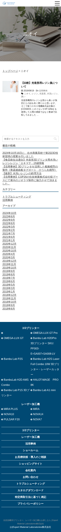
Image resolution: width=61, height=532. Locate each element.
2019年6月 (8, 281)
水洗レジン (52, 93)
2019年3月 (8, 288)
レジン (35, 93)
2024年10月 (9, 213)
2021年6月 (8, 237)
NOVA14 (38, 414)
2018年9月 (8, 305)
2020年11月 (9, 247)
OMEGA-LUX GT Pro (45, 333)
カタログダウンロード (31, 490)
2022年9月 (8, 220)
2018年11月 (9, 298)
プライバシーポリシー (31, 503)
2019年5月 (8, 284)
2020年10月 (9, 250)
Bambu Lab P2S (13, 359)
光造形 (42, 93)
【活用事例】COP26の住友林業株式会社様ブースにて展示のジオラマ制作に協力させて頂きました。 (30, 180)
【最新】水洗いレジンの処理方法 (21, 173)
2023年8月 (8, 216)
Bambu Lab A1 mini (44, 390)
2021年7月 (8, 233)
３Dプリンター (30, 430)
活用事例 (43, 90)
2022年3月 (8, 226)
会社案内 (30, 470)
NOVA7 (37, 419)
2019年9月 (8, 271)
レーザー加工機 (30, 437)
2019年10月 (9, 267)
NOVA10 (9, 414)
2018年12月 (9, 295)
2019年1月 (8, 291)
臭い (23, 96)
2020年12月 (9, 243)
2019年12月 (9, 260)
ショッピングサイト (30, 463)
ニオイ (27, 93)
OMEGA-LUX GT (14, 338)
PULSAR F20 (12, 419)
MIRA (36, 409)
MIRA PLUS (11, 409)
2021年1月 (8, 240)
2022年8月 (8, 223)
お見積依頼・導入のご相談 (30, 457)
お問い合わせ (30, 477)
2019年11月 (9, 264)
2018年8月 (8, 308)
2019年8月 (8, 274)
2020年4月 (8, 254)
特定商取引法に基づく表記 (30, 497)
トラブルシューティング (16, 196)
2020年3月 (8, 257)
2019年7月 (8, 278)
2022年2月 (8, 230)
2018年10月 (9, 301)
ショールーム (30, 450)
